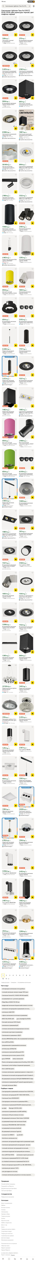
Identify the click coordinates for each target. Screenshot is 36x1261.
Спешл (9, 1259)
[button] (34, 6)
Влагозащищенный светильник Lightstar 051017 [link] (26, 443)
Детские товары (5, 1238)
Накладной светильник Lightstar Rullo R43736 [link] (8, 750)
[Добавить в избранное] (16, 17)
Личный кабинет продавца (8, 1184)
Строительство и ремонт (7, 1235)
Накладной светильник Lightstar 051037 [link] (25, 229)
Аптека (3, 1218)
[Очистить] (29, 6)
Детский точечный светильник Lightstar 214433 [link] (9, 292)
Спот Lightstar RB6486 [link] (24, 749)
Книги (2, 1227)
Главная (3, 1259)
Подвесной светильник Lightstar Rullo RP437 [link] (25, 689)
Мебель (3, 1205)
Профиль (33, 1259)
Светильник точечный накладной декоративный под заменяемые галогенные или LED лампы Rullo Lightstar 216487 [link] (9, 229)
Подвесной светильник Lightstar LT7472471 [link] (8, 351)
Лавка (15, 1259)
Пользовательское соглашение (9, 1243)
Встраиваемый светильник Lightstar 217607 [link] (9, 322)
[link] (13, 988)
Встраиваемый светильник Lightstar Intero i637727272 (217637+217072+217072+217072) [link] (26, 474)
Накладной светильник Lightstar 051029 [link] (8, 596)
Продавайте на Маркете (7, 1186)
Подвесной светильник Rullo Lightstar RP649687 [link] (9, 260)
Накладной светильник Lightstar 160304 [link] (25, 720)
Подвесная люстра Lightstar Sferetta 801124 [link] (9, 689)
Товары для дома (5, 1216)
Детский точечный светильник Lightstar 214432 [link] (9, 443)
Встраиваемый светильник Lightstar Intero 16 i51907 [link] (26, 534)
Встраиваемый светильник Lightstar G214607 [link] (26, 843)
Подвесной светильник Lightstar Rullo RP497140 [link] (8, 381)
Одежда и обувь (5, 1214)
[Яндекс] (13, 1255)
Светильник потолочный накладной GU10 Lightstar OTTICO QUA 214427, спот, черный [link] (25, 135)
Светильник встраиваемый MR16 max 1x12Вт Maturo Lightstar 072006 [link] (26, 198)
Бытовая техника (5, 1207)
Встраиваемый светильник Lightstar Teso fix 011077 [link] (26, 41)
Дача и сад (4, 1225)
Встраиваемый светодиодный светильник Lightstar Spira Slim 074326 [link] (26, 964)
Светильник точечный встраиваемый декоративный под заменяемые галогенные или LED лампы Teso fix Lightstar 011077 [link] (9, 41)
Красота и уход (5, 1220)
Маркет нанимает (5, 1248)
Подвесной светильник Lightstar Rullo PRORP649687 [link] (8, 503)
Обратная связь (5, 1245)
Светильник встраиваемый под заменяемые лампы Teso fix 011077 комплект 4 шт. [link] (26, 72)
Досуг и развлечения (6, 1203)
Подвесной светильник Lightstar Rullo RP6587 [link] (8, 412)
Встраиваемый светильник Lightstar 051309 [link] (26, 503)
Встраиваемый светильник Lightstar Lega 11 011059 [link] (9, 933)
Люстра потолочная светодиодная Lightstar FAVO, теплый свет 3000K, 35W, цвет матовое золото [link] (9, 167)
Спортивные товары (6, 1231)
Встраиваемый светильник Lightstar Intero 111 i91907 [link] (26, 627)
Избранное (21, 1259)
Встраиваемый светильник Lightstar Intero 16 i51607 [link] (9, 627)
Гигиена (3, 1209)
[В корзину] (16, 35)
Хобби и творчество (6, 1222)
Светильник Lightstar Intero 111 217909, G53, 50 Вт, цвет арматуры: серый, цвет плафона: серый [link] (9, 720)
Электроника (4, 1212)
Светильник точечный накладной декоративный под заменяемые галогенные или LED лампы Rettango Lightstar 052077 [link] (26, 104)
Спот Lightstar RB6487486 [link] (9, 902)
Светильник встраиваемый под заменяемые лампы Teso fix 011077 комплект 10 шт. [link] (9, 72)
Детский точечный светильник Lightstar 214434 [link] (9, 474)
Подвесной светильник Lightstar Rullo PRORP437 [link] (25, 781)
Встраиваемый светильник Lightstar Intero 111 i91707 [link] (26, 381)
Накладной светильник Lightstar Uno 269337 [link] (8, 658)
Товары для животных (7, 1233)
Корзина (27, 1259)
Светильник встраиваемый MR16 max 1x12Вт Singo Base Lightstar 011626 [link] (9, 534)
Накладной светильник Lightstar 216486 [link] (25, 260)
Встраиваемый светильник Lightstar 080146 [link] (26, 874)
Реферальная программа (7, 1197)
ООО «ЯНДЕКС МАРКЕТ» (11, 1253)
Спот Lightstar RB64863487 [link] (9, 873)
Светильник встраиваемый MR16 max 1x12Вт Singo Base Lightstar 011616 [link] (26, 412)
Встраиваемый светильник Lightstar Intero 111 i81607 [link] (9, 565)
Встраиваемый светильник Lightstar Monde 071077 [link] (9, 104)
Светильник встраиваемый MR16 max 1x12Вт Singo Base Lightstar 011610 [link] (26, 167)
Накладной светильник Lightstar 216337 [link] (25, 658)
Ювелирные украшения (7, 1240)
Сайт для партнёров (6, 1190)
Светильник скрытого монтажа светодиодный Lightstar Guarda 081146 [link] (25, 812)
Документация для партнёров (9, 1188)
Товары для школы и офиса (8, 1229)
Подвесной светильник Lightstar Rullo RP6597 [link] (25, 903)
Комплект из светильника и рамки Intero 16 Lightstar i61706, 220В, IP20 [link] (26, 596)
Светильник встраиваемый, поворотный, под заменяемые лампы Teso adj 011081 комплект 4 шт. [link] (9, 135)
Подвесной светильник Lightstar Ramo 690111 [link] (8, 843)
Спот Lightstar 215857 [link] (24, 565)
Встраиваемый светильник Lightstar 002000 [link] (9, 781)
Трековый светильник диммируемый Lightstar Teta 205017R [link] (8, 198)
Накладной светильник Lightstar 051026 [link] (25, 292)
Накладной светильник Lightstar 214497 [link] (25, 351)
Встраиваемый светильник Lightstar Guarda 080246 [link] (9, 964)
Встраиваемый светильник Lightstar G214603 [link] (26, 934)
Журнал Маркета (5, 1250)
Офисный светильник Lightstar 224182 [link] (7, 812)
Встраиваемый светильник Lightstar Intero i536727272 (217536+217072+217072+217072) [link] (26, 322)
